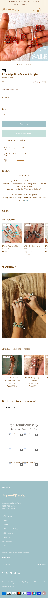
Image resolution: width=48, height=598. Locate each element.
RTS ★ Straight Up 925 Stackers (34, 379)
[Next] (44, 3)
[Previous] (3, 3)
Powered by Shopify (8, 586)
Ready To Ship (7, 77)
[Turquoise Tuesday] (10, 9)
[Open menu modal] (44, 9)
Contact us (20, 159)
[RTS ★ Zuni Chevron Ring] (34, 233)
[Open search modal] (33, 9)
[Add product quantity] (12, 102)
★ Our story (7, 520)
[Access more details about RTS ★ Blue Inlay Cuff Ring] (33, 294)
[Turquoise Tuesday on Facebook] (3, 573)
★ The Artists (7, 516)
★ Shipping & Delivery (10, 529)
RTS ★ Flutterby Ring (10, 246)
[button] (24, 133)
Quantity (5, 97)
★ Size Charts (7, 533)
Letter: (5, 109)
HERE (26, 200)
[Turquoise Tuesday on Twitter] (19, 573)
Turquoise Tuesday (18, 582)
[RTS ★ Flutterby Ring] (12, 233)
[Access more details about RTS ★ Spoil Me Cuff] (24, 328)
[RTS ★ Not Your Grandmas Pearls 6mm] (12, 365)
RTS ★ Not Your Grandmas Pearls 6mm (12, 379)
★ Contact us (7, 546)
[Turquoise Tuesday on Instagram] (7, 573)
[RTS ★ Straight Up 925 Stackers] (34, 365)
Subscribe (41, 564)
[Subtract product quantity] (4, 102)
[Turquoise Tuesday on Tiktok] (15, 573)
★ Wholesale (7, 541)
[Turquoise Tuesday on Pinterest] (11, 573)
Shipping (5, 140)
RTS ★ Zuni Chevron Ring (32, 248)
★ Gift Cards (7, 537)
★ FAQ (5, 524)
